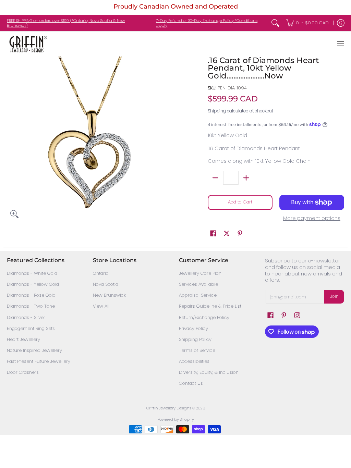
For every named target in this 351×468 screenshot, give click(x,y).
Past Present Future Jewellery (38, 361)
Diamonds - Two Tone (31, 306)
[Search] (275, 23)
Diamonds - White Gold (32, 273)
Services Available (198, 284)
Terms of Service (197, 350)
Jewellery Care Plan (200, 273)
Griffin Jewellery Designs (168, 408)
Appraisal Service (198, 295)
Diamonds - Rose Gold (31, 295)
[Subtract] (215, 178)
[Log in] (341, 23)
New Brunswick (109, 295)
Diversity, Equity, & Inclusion (209, 372)
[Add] (246, 178)
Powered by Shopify (175, 419)
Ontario (101, 273)
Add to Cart (240, 202)
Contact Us (191, 383)
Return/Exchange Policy (204, 317)
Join (334, 296)
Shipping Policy (195, 339)
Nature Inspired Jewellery (34, 350)
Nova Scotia (105, 284)
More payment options (311, 218)
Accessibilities (194, 361)
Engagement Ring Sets (31, 328)
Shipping (217, 111)
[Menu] (340, 44)
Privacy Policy (193, 328)
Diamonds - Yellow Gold (33, 284)
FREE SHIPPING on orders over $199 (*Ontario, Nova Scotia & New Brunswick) (66, 23)
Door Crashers (23, 372)
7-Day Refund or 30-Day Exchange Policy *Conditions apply (206, 23)
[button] (213, 233)
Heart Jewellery (23, 339)
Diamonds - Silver (26, 317)
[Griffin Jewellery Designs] (27, 44)
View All (101, 306)
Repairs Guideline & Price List (210, 306)
